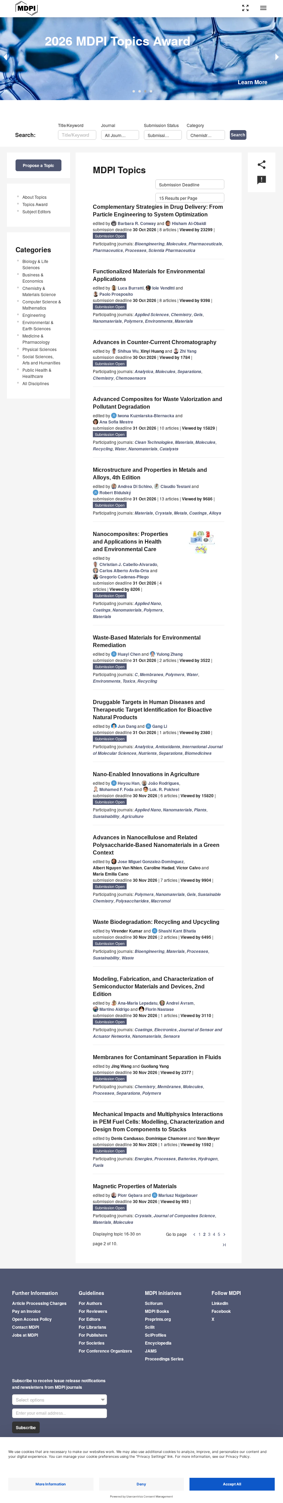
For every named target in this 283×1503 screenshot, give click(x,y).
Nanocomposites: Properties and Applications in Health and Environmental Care (130, 541)
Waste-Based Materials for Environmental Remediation (147, 641)
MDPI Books (157, 1311)
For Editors (89, 1319)
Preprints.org (158, 1319)
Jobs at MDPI (25, 1335)
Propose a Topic (38, 165)
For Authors (90, 1303)
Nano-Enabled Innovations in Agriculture (146, 774)
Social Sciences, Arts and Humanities (41, 359)
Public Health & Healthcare (36, 373)
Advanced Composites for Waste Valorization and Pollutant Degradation (157, 403)
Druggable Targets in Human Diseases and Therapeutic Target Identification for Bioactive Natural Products (152, 709)
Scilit (150, 1327)
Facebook (221, 1311)
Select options (30, 1399)
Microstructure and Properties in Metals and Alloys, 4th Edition (150, 473)
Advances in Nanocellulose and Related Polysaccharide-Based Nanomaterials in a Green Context (156, 845)
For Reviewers (93, 1311)
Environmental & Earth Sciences (37, 325)
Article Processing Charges (39, 1303)
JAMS (151, 1351)
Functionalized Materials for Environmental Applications (149, 275)
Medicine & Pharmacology (36, 339)
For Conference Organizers (105, 1351)
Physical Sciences (39, 349)
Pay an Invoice (26, 1311)
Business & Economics (32, 278)
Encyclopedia (158, 1343)
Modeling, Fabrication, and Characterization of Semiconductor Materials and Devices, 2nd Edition (153, 986)
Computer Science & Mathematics (41, 305)
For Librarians (92, 1327)
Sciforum (154, 1303)
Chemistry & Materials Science (39, 291)
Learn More (252, 82)
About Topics (34, 197)
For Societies (92, 1343)
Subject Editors (36, 211)
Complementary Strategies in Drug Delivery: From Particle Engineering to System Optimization (158, 210)
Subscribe (26, 1427)
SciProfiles (155, 1335)
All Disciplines (35, 383)
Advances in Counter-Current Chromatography (154, 342)
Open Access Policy (32, 1319)
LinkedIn (220, 1303)
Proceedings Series (164, 1359)
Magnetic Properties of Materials (135, 1186)
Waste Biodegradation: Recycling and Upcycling (156, 922)
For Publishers (93, 1335)
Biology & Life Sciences (35, 264)
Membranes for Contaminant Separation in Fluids (157, 1057)
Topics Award (35, 204)
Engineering (34, 315)
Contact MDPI (25, 1327)
